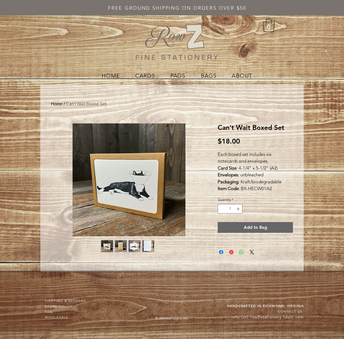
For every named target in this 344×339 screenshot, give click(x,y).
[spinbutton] (230, 208)
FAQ (49, 312)
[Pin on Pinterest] (231, 252)
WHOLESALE (56, 317)
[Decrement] (221, 208)
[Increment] (238, 208)
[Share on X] (252, 252)
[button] (269, 25)
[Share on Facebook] (221, 252)
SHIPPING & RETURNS (65, 301)
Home (57, 104)
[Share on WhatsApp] (241, 252)
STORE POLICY (59, 306)
